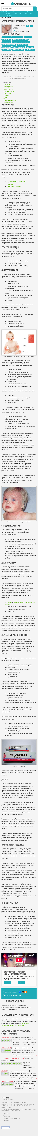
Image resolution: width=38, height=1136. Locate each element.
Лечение (6, 96)
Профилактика (8, 102)
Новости (9, 15)
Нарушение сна (6, 39)
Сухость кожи (30, 47)
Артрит (4, 1071)
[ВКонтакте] (20, 992)
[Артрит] (5, 1074)
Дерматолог (14, 1026)
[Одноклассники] (25, 992)
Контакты (6, 1121)
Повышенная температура (8, 44)
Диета (5, 98)
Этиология (7, 84)
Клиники (27, 12)
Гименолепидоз (7, 1081)
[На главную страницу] (21, 3)
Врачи (8, 13)
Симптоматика (8, 89)
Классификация (8, 87)
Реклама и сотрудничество (11, 1118)
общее (10, 602)
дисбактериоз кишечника (17, 182)
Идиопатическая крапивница (12, 1058)
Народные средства (10, 100)
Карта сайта (6, 1114)
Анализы (17, 13)
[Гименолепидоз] (7, 1084)
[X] (23, 992)
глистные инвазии (14, 186)
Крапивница (6, 1048)
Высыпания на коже (17, 37)
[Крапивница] (6, 1051)
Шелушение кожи (30, 49)
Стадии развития (9, 91)
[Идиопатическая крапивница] (11, 1063)
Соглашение (6, 1116)
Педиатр (21, 1026)
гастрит (10, 184)
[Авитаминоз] (6, 1040)
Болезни (4, 12)
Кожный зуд (28, 37)
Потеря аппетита (6, 47)
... (36, 1044)
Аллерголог (25, 1023)
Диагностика (29, 13)
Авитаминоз (6, 1037)
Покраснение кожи (22, 44)
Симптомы (15, 12)
